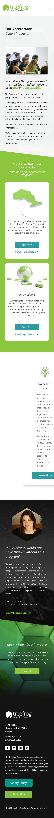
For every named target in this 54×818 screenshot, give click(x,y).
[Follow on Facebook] (7, 748)
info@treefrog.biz (13, 740)
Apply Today (19, 783)
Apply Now (27, 244)
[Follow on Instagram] (20, 748)
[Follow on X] (14, 748)
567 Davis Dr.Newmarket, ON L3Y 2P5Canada (16, 728)
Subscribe (19, 794)
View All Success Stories (18, 613)
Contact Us (27, 671)
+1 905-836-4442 (13, 736)
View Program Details (25, 252)
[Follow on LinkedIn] (27, 748)
